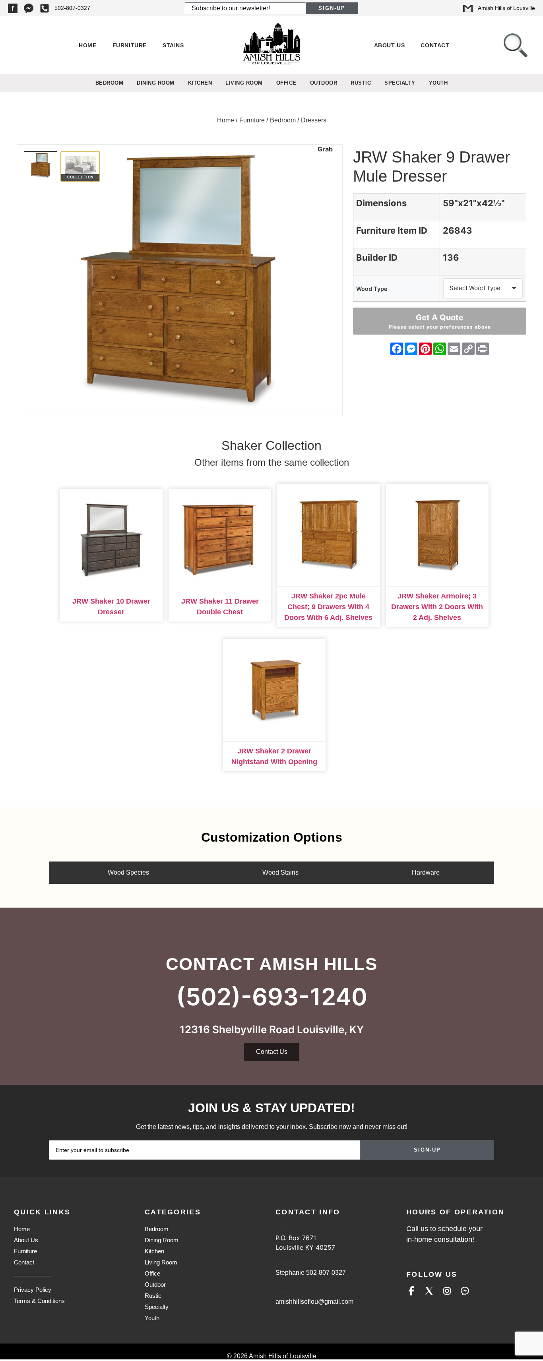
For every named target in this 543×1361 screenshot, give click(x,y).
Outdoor (323, 83)
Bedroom (109, 83)
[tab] (126, 873)
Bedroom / (284, 120)
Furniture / (253, 120)
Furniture (129, 45)
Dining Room (156, 83)
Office (286, 83)
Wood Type (372, 289)
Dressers (313, 120)
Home (87, 45)
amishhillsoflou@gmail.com (314, 1301)
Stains (173, 45)
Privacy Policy (32, 1289)
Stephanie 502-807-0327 (310, 1272)
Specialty (399, 83)
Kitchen (200, 83)
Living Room (244, 83)
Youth (438, 83)
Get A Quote (440, 321)
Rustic (361, 83)
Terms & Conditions (39, 1300)
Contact (435, 45)
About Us (389, 45)
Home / (227, 120)
